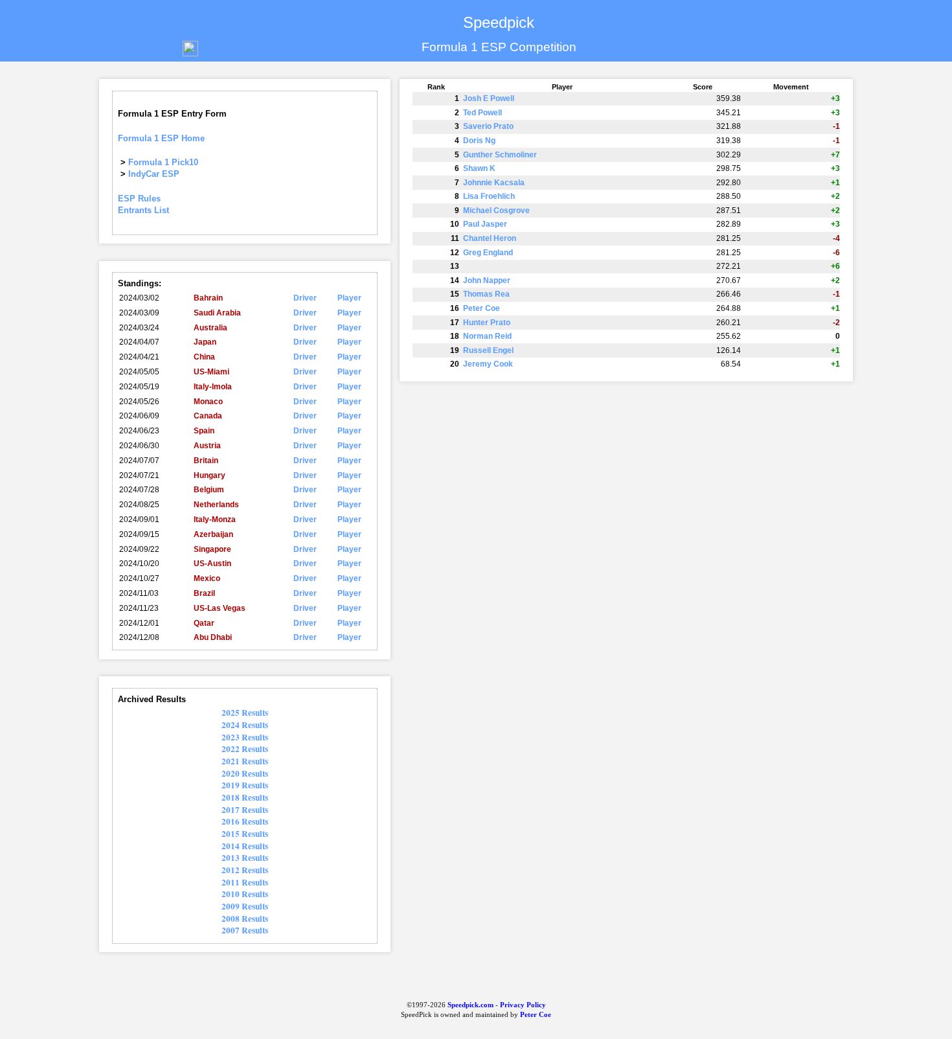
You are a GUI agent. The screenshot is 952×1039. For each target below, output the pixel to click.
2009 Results (244, 906)
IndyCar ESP (153, 174)
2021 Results (244, 761)
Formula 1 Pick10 (163, 162)
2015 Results (244, 833)
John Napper (486, 280)
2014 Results (244, 845)
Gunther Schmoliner (500, 154)
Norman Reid (487, 336)
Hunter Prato (486, 322)
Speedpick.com (469, 1005)
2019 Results (244, 785)
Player (349, 298)
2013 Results (244, 857)
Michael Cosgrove (496, 210)
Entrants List (143, 210)
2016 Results (244, 821)
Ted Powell (482, 112)
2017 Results (244, 809)
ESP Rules (139, 198)
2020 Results (244, 773)
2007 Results (244, 930)
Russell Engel (488, 350)
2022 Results (244, 748)
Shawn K (479, 168)
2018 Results (244, 797)
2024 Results (244, 724)
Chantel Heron (489, 238)
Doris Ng (479, 140)
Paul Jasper (485, 224)
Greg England (488, 252)
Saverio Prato (488, 126)
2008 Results (244, 918)
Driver (305, 298)
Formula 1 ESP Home (161, 138)
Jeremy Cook (488, 364)
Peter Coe (481, 308)
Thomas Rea (486, 294)
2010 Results (244, 893)
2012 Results (244, 869)
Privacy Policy (523, 1005)
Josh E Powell (488, 98)
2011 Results (244, 882)
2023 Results (244, 737)
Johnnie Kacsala (494, 182)
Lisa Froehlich (489, 196)
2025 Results (244, 712)
